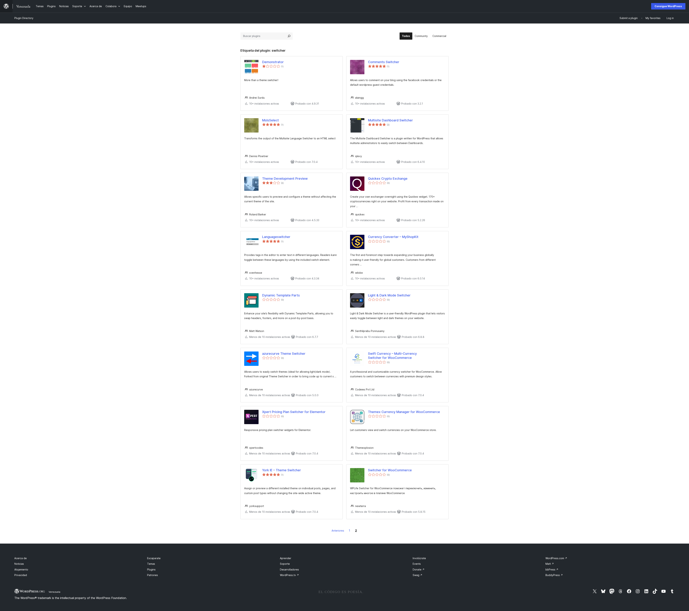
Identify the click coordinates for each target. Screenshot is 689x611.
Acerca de (20, 558)
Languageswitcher (276, 237)
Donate (419, 569)
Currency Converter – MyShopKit (393, 237)
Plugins (151, 569)
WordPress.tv (289, 575)
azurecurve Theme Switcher (283, 353)
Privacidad (20, 575)
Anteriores (338, 530)
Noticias (19, 563)
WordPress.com (556, 558)
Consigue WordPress (668, 6)
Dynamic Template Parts (281, 295)
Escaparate (154, 558)
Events (417, 563)
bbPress (551, 569)
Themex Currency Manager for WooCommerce (404, 412)
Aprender (285, 558)
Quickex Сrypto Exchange (387, 178)
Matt (549, 563)
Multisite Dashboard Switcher (390, 120)
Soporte (285, 563)
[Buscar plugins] (289, 36)
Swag (417, 575)
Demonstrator (273, 62)
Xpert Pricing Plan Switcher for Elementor (293, 412)
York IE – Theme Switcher (281, 470)
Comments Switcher (383, 62)
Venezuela (54, 591)
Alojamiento (21, 569)
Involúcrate (419, 558)
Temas (151, 563)
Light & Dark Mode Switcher (389, 295)
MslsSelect (270, 120)
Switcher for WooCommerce (390, 470)
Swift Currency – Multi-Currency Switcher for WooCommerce (392, 356)
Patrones (152, 575)
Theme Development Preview (285, 178)
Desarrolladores (289, 569)
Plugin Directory (23, 18)
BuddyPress (554, 575)
